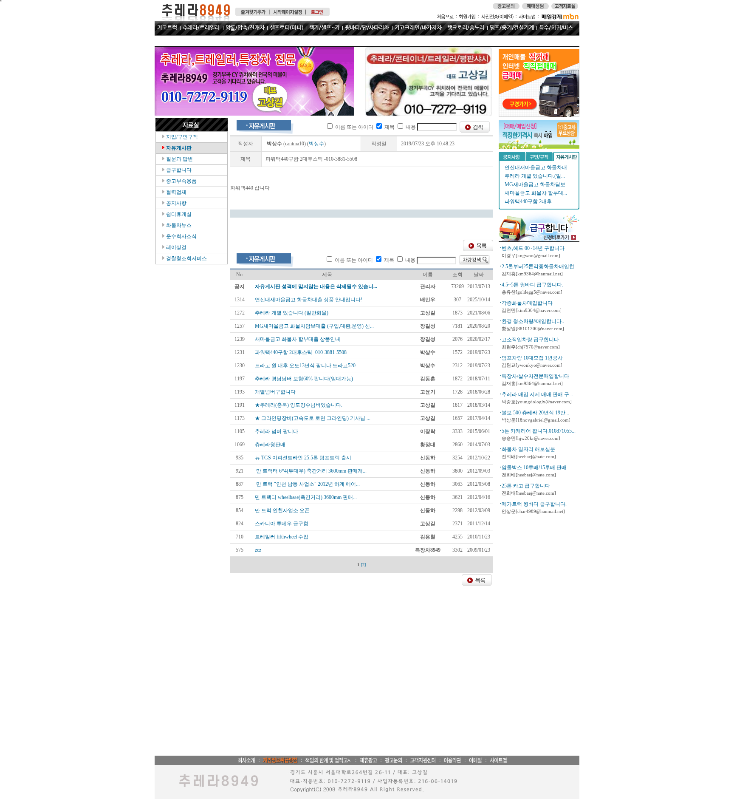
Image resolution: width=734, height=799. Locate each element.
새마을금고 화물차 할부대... (536, 193)
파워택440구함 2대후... (530, 201)
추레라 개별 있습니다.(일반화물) (291, 313)
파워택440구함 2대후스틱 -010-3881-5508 (301, 352)
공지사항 (175, 203)
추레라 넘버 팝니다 (276, 431)
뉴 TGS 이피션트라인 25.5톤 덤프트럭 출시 (303, 458)
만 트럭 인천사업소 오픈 (282, 510)
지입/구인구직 (181, 137)
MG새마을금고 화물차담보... (537, 184)
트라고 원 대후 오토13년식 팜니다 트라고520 (305, 365)
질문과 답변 (179, 159)
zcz (258, 550)
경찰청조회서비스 (186, 258)
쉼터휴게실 (178, 214)
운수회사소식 (181, 236)
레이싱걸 (175, 247)
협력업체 (175, 192)
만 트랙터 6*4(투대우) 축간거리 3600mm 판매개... (311, 471)
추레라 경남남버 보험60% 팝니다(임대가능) (304, 379)
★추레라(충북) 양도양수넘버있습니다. (298, 405)
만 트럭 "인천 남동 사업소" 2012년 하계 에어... (307, 484)
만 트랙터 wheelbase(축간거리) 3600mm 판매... (306, 497)
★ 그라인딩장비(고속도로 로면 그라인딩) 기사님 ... (312, 418)
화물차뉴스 (178, 225)
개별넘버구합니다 (275, 392)
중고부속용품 (181, 181)
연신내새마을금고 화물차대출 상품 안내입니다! (308, 300)
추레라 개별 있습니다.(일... (535, 176)
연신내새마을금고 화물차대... (538, 167)
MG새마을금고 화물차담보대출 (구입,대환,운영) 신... (314, 326)
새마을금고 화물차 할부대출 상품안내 (297, 339)
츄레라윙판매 (270, 445)
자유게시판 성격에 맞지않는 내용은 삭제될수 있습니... (316, 286)
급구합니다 (178, 170)
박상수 (316, 144)
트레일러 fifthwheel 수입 (281, 537)
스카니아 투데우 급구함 (281, 524)
